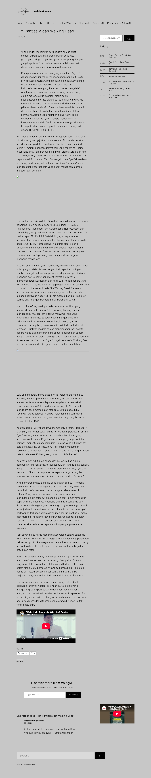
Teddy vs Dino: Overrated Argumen (120, 96)
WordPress (31, 764)
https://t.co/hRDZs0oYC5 (37, 732)
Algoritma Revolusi (117, 76)
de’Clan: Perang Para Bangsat (118, 70)
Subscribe (73, 694)
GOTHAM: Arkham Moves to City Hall (121, 82)
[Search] (100, 755)
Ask (129, 38)
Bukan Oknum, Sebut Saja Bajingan (120, 56)
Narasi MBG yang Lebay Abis (119, 89)
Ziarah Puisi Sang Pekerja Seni (120, 63)
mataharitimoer (42, 11)
